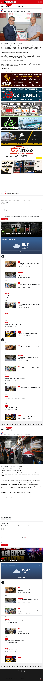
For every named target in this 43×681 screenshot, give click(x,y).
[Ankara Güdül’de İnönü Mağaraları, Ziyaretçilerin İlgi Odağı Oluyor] (21, 274)
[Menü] (2, 2)
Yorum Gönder (4, 219)
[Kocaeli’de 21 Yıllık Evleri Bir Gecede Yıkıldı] (21, 229)
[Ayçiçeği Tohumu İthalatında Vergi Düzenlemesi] (21, 294)
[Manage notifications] (40, 679)
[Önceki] (1, 229)
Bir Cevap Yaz (5, 197)
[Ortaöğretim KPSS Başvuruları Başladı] (21, 323)
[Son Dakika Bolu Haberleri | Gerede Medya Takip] (10, 1)
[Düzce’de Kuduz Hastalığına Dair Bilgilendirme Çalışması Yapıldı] (21, 284)
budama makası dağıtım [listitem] (9, 193)
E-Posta (24, 211)
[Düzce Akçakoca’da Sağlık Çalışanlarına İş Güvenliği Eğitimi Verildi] (21, 261)
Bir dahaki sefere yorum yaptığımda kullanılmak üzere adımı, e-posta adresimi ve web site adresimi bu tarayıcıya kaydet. (21, 216)
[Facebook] (18, 671)
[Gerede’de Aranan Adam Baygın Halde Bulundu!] (21, 333)
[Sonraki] (41, 229)
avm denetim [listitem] (4, 519)
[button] (38, 2)
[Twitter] (21, 671)
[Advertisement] (21, 181)
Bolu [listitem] (3, 193)
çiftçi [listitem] (17, 193)
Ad (2, 211)
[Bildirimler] (41, 2)
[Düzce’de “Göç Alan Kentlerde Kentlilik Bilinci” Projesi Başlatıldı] (21, 304)
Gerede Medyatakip (8, 9)
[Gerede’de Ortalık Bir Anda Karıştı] (21, 555)
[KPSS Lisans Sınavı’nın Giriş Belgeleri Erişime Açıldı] (21, 314)
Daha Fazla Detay (21, 251)
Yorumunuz (6, 202)
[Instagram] (25, 671)
